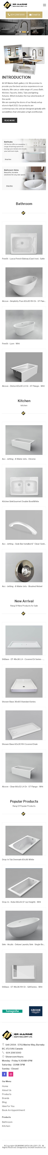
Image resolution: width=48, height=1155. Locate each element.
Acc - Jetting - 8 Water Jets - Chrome (19, 459)
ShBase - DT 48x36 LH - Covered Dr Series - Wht (24, 659)
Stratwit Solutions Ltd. (37, 1147)
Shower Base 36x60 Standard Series (19, 702)
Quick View (10, 262)
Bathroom (7, 1122)
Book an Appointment (13, 1110)
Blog (4, 1102)
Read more (9, 120)
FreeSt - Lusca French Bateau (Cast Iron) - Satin (23, 259)
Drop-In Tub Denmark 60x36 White (18, 859)
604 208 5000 (17, 14)
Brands (5, 1098)
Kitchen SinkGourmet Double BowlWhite (20, 501)
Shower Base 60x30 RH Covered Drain (20, 744)
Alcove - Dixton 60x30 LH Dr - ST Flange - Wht (23, 386)
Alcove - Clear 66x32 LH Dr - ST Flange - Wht (22, 786)
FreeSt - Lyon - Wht (11, 343)
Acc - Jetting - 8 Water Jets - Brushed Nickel (22, 586)
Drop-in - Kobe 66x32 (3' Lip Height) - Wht (21, 902)
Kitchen (6, 1126)
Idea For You (8, 1106)
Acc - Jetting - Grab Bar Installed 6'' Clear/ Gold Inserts (24, 544)
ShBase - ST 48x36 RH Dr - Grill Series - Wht (22, 987)
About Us (6, 1090)
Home (5, 1086)
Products (6, 1094)
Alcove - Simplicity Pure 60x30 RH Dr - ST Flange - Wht (24, 301)
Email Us (35, 14)
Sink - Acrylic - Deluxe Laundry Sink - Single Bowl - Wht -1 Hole (24, 944)
